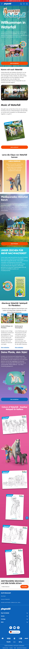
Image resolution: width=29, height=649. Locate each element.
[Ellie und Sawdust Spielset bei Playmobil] (14, 562)
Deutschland (15, 632)
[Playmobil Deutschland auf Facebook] (10, 627)
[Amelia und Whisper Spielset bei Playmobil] (14, 507)
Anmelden (24, 586)
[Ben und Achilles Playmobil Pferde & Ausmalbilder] (14, 535)
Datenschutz (5, 648)
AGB (15, 648)
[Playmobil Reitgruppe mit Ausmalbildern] (14, 425)
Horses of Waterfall (5, 599)
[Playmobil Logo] (7, 4)
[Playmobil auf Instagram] (18, 627)
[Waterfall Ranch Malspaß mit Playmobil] (14, 480)
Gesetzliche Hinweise (21, 648)
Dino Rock (3, 596)
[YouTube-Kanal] (14, 627)
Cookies (11, 648)
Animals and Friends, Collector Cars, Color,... (11, 602)
